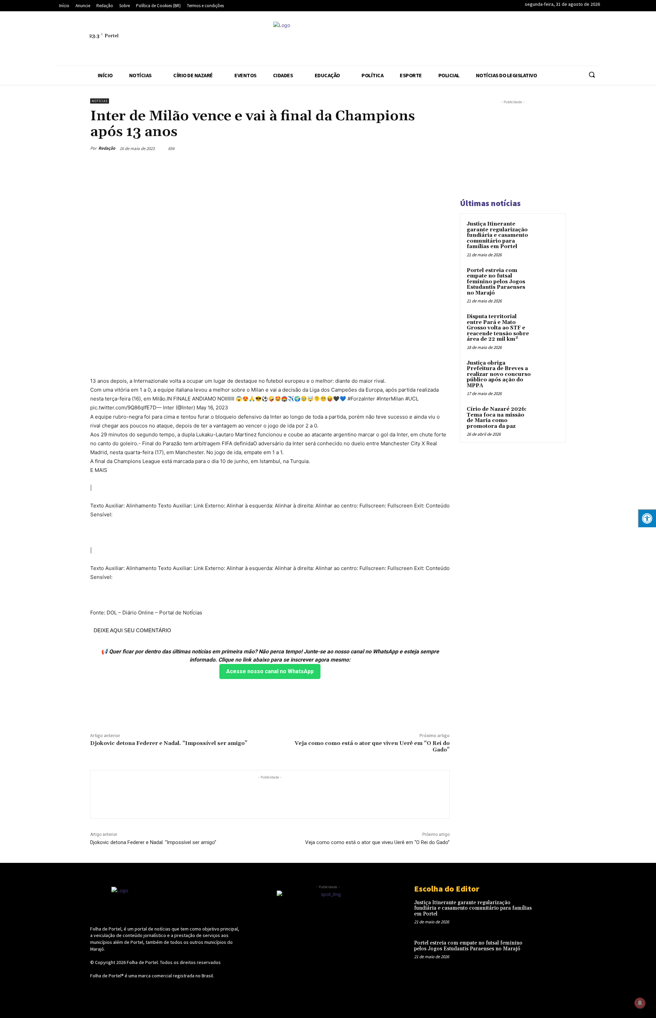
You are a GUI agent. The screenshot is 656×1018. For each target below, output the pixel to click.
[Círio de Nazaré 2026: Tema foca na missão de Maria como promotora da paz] (547, 417)
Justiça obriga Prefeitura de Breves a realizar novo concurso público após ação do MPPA (499, 374)
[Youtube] (592, 39)
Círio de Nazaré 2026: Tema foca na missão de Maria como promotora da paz (497, 418)
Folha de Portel (142, 962)
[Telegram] (529, 39)
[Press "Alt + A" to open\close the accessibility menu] (647, 518)
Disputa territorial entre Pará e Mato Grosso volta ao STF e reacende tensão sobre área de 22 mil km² (498, 327)
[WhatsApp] (576, 39)
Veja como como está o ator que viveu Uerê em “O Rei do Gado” (372, 746)
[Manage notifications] (639, 1002)
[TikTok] (545, 39)
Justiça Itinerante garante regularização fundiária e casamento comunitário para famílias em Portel (497, 235)
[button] (592, 74)
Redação (106, 148)
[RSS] (513, 39)
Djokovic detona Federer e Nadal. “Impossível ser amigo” (168, 743)
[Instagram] (498, 39)
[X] (561, 39)
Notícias (100, 101)
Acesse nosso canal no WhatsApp (270, 671)
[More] (442, 148)
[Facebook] (482, 39)
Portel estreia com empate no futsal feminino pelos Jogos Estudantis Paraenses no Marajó (496, 281)
